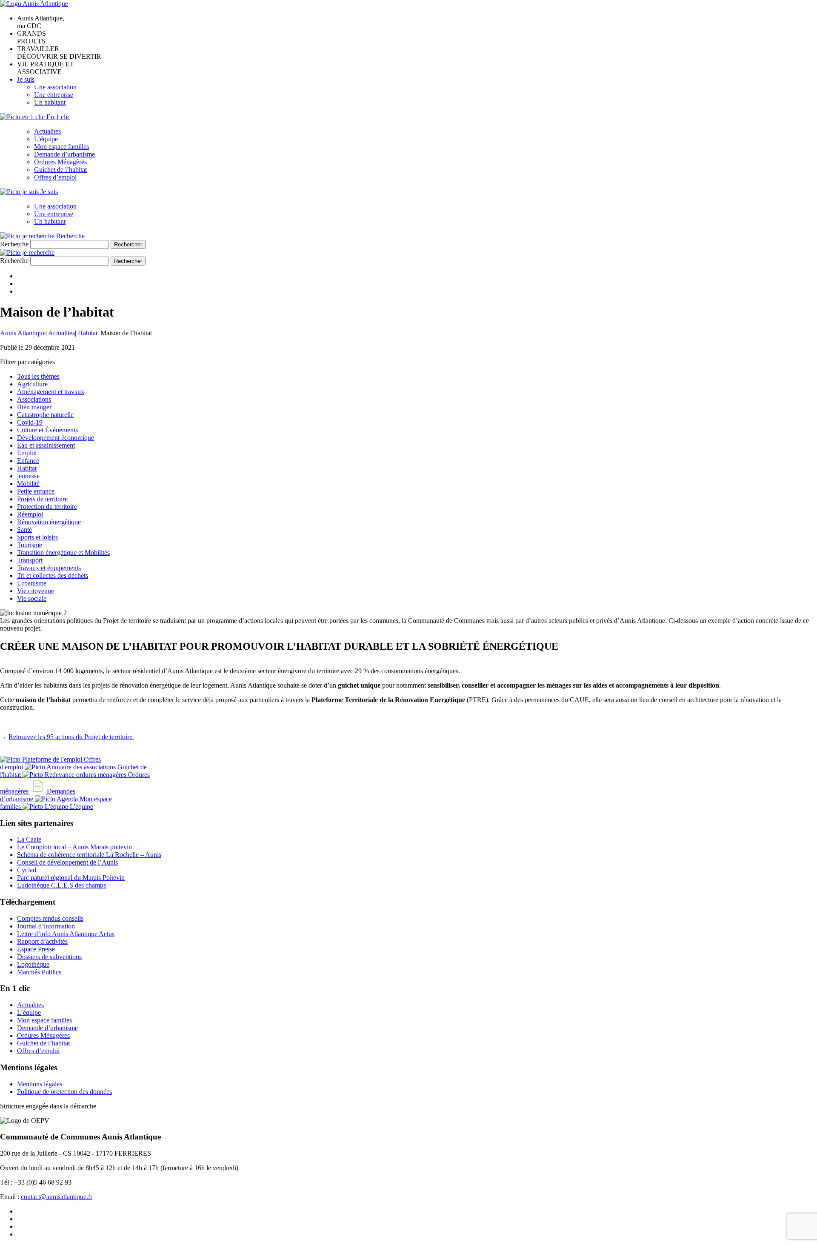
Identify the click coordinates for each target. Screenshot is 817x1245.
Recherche (14, 244)
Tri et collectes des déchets (52, 575)
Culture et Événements (47, 430)
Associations (34, 399)
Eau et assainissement (46, 445)
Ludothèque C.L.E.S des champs (61, 885)
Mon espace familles (61, 146)
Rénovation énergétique (49, 521)
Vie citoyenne (35, 590)
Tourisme (29, 544)
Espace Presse (36, 949)
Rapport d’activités (42, 941)
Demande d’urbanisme (64, 154)
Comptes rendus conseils (50, 918)
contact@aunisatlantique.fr (56, 1196)
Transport (30, 560)
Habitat (27, 468)
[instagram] (19, 1226)
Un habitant (50, 102)
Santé (24, 529)
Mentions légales (39, 1084)
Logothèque (33, 964)
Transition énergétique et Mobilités (63, 552)
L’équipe (46, 139)
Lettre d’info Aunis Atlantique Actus (65, 933)
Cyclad (26, 870)
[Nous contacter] (19, 1234)
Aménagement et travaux (50, 391)
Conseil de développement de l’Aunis (67, 862)
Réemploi (30, 514)
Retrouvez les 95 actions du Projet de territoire (71, 736)
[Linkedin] (19, 291)
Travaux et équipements (49, 567)
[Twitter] (19, 283)
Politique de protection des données (64, 1091)
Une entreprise (53, 94)
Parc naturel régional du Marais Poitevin (71, 877)
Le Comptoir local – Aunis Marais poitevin (74, 847)
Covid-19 (30, 422)
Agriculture (32, 384)
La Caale (29, 839)
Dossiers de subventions (49, 956)
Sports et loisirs (37, 537)
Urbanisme (31, 583)
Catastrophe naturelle (45, 414)
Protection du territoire (47, 506)
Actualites (47, 131)
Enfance (28, 460)
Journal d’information (46, 926)
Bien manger (34, 407)
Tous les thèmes (38, 376)
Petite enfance (35, 491)
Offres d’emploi (55, 177)
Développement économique (55, 437)
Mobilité (28, 483)
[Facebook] (19, 276)
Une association (55, 87)
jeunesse (28, 476)
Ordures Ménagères (60, 162)
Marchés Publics (39, 972)
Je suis (25, 79)
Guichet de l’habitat (60, 169)
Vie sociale (31, 598)
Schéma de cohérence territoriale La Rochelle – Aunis (89, 854)
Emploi (27, 453)
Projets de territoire (42, 499)
